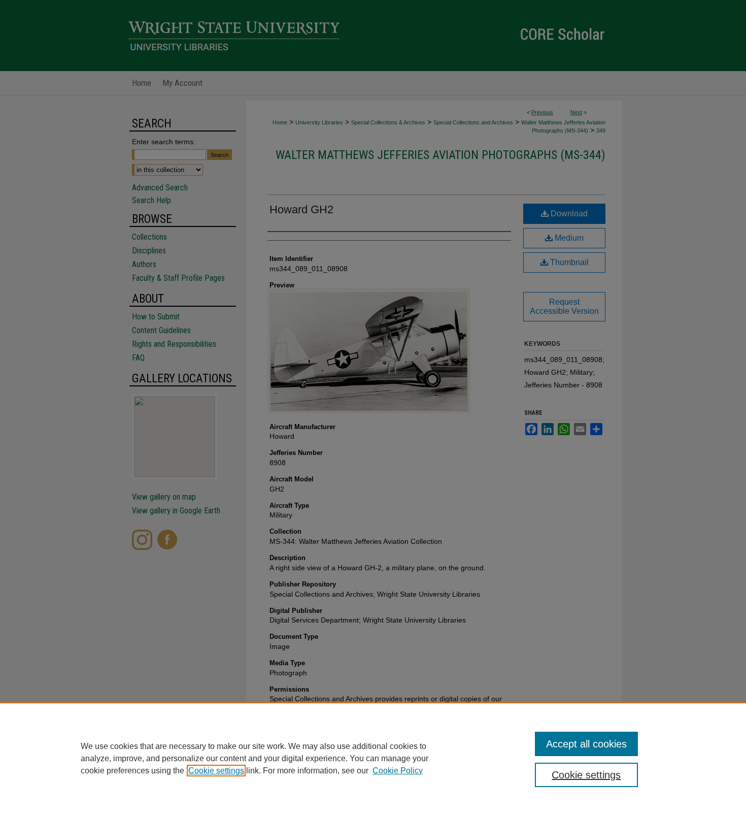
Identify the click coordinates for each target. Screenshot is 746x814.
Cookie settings (216, 770)
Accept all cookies (586, 744)
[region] (373, 758)
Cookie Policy (397, 770)
